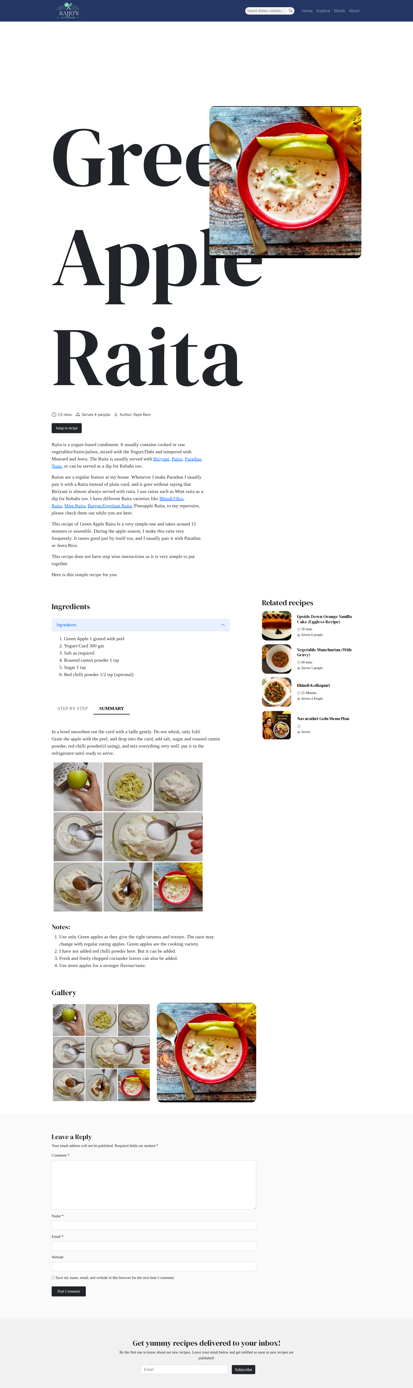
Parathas (193, 458)
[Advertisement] (206, 57)
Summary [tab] (111, 708)
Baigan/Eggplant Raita (110, 505)
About (354, 10)
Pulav (177, 458)
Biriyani (161, 458)
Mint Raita (74, 505)
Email (57, 1237)
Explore (323, 10)
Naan (57, 466)
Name (58, 1216)
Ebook (339, 10)
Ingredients (66, 625)
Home (307, 10)
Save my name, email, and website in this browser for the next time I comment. (115, 1278)
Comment (60, 1155)
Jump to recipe (67, 428)
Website (58, 1257)
